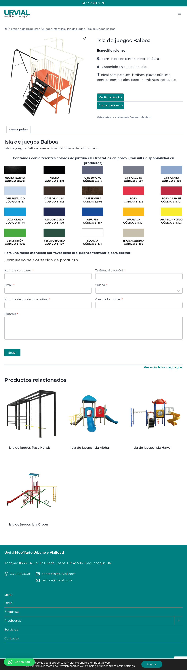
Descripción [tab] (18, 129)
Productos (12, 620)
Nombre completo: (19, 270)
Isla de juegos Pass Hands (30, 447)
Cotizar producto (111, 105)
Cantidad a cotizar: (109, 299)
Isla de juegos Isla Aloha (90, 447)
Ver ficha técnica (110, 97)
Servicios (11, 629)
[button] (85, 38)
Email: (9, 285)
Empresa (11, 611)
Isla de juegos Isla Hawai (152, 447)
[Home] (5, 29)
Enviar (12, 352)
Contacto (11, 638)
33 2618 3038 (95, 3)
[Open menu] (179, 13)
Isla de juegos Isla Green (28, 524)
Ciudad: (101, 285)
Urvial (8, 603)
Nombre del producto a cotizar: (27, 299)
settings (129, 666)
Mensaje (11, 314)
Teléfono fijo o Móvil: (110, 270)
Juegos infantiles (140, 117)
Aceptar (152, 664)
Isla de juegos (120, 117)
